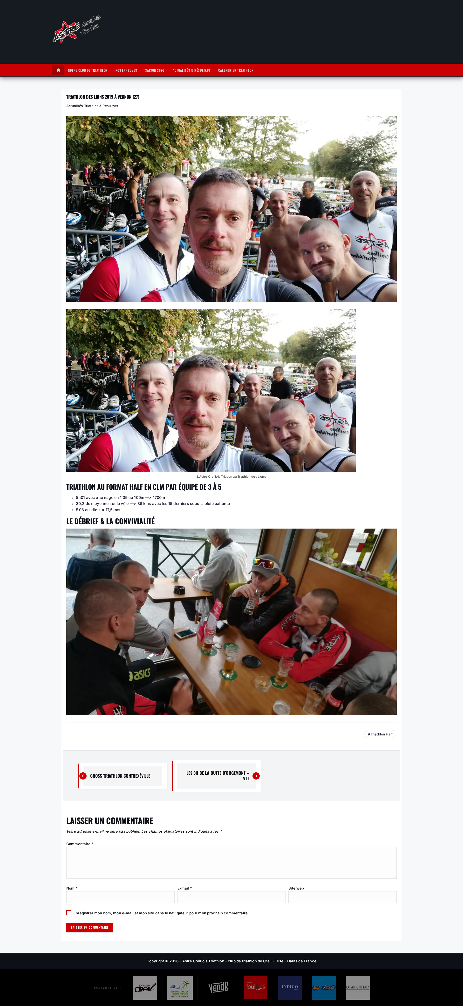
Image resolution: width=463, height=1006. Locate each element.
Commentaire (80, 844)
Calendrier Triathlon (235, 70)
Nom (72, 888)
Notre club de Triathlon (87, 70)
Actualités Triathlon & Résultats (92, 106)
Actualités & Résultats (191, 70)
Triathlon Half (382, 734)
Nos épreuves (126, 70)
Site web (296, 888)
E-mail (184, 888)
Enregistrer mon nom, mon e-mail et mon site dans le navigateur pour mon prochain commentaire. (161, 913)
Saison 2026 (154, 70)
